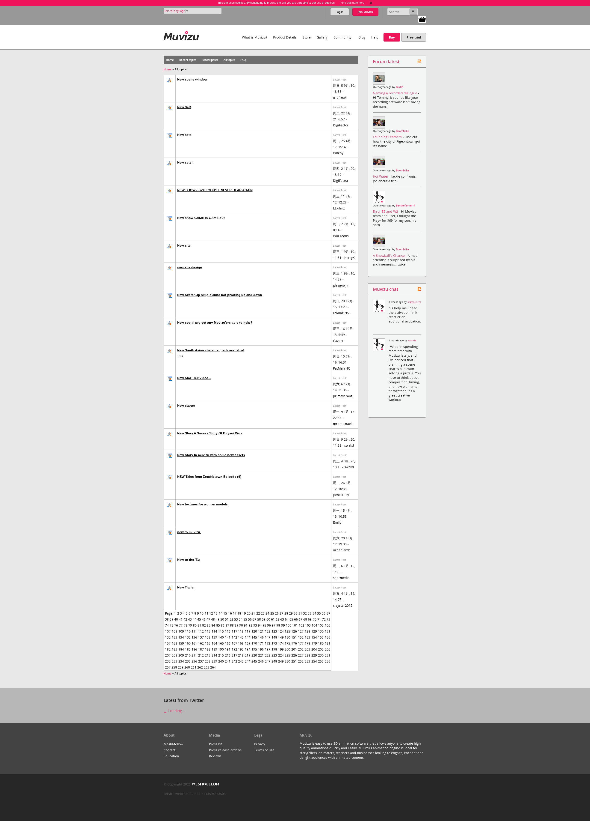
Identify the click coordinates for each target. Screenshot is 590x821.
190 (221, 649)
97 (273, 625)
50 (222, 619)
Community (342, 37)
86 (222, 625)
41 (181, 619)
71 (319, 619)
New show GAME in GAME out (201, 218)
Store (307, 37)
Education (171, 756)
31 (300, 613)
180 (321, 643)
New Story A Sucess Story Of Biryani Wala (209, 433)
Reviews (215, 756)
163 (207, 643)
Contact (169, 750)
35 (319, 613)
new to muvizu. (189, 532)
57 (254, 619)
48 (213, 619)
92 (250, 625)
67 (300, 619)
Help (374, 37)
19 (244, 613)
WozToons (341, 236)
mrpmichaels (343, 423)
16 (230, 613)
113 (207, 631)
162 (201, 643)
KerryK (349, 257)
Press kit (215, 744)
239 (214, 661)
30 (295, 613)
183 (174, 649)
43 (190, 619)
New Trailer (186, 587)
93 (255, 625)
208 (174, 655)
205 (321, 649)
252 (301, 661)
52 (231, 619)
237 (201, 661)
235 (188, 661)
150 (287, 637)
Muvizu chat (385, 289)
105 (321, 625)
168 (241, 643)
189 (214, 649)
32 (305, 613)
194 (247, 649)
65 (291, 619)
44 (194, 619)
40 (176, 619)
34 (314, 613)
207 (168, 655)
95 (264, 625)
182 (168, 649)
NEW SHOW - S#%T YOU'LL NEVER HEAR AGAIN (215, 190)
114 (214, 631)
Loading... (176, 710)
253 (307, 661)
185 (188, 649)
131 (327, 631)
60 (268, 619)
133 (174, 637)
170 (254, 643)
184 (181, 649)
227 (301, 655)
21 (253, 613)
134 (181, 637)
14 (220, 613)
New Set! (184, 107)
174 (281, 643)
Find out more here (352, 2)
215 (221, 655)
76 (176, 625)
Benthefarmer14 (405, 205)
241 (227, 661)
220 (254, 655)
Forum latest (386, 61)
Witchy (338, 153)
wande (412, 340)
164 (214, 643)
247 (267, 661)
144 (247, 637)
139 (214, 637)
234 (181, 661)
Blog (362, 37)
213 (207, 655)
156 (327, 637)
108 (174, 631)
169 (247, 643)
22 (258, 613)
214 (214, 655)
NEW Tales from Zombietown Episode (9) (209, 476)
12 (211, 613)
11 (206, 613)
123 (274, 631)
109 (181, 631)
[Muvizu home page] (181, 35)
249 (281, 661)
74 (167, 625)
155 (321, 637)
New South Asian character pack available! (210, 350)
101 (295, 625)
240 (221, 661)
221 (261, 655)
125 (287, 631)
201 (294, 649)
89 (236, 625)
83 (208, 625)
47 (208, 619)
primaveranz (343, 396)
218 (241, 655)
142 (234, 637)
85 (218, 625)
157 (168, 643)
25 (272, 613)
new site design (189, 267)
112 (201, 631)
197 (267, 649)
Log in (340, 12)
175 (287, 643)
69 (310, 619)
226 (294, 655)
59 (264, 619)
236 (194, 661)
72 (324, 619)
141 (227, 637)
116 (227, 631)
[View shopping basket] (422, 18)
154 (314, 637)
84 (213, 625)
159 (181, 643)
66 (296, 619)
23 (263, 613)
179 (314, 643)
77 (181, 625)
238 (207, 661)
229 (314, 655)
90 (241, 625)
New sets (184, 135)
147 (267, 637)
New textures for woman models (202, 504)
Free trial (414, 37)
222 (267, 655)
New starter (186, 405)
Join (365, 12)
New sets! (185, 162)
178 (307, 643)
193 (241, 649)
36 (323, 613)
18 (239, 613)
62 (277, 619)
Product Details (285, 37)
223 (274, 655)
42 (185, 619)
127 (301, 631)
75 (171, 625)
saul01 (400, 87)
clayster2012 (342, 605)
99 (283, 625)
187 (201, 649)
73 (328, 619)
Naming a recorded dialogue (395, 93)
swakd (349, 445)
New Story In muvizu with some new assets (211, 455)
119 (247, 631)
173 (274, 643)
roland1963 (342, 313)
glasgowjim (341, 285)
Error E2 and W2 (386, 211)
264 (213, 667)
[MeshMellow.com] (205, 784)
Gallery (322, 37)
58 (259, 619)
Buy (392, 37)
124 (281, 631)
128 (307, 631)
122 (267, 631)
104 (314, 625)
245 (254, 661)
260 (187, 667)
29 (291, 613)
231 (327, 655)
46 (204, 619)
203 (307, 649)
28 (286, 613)
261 (193, 667)
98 (278, 625)
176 (294, 643)
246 (261, 661)
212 (201, 655)
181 (327, 643)
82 (204, 625)
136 (194, 637)
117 (234, 631)
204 (314, 649)
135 (188, 637)
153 (307, 637)
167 (234, 643)
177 (301, 643)
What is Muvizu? (254, 37)
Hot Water (381, 176)
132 (168, 637)
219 (247, 655)
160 (188, 643)
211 (194, 655)
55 (245, 619)
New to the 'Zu (188, 559)
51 (227, 619)
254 (314, 661)
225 (287, 655)
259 (180, 667)
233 (174, 661)
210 (188, 655)
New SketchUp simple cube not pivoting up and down (219, 295)
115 (221, 631)
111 (194, 631)
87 (227, 625)
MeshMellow (173, 744)
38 (167, 619)
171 (261, 643)
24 (267, 613)
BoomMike (402, 131)
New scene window (192, 79)
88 (232, 625)
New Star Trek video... (194, 378)
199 (281, 649)
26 (277, 613)
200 (287, 649)
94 (260, 625)
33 (309, 613)
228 (307, 655)
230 (321, 655)
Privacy (259, 744)
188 (207, 649)
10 (202, 613)
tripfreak (339, 97)
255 (321, 661)
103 (308, 625)
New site (184, 245)
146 (261, 637)
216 (227, 655)
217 (234, 655)
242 (234, 661)
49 (217, 619)
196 (261, 649)
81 (199, 625)
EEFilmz (339, 208)
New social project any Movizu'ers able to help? (214, 322)
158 (174, 643)
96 (269, 625)
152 (301, 637)
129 (314, 631)
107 (168, 631)
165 (221, 643)
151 (294, 637)
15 (225, 613)
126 (294, 631)
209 (181, 655)
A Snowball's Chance (389, 255)
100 (288, 625)
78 (185, 625)
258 (174, 667)
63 (282, 619)
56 (250, 619)
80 (195, 625)
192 (234, 649)
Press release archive (225, 750)
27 (281, 613)
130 (321, 631)
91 (246, 625)
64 (287, 619)
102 (301, 625)
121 (261, 631)
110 (188, 631)
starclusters (414, 302)
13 (216, 613)
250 (287, 661)
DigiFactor (340, 125)
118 (241, 631)
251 (294, 661)
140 (221, 637)
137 (201, 637)
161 (194, 643)
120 (254, 631)
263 (206, 667)
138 (207, 637)
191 (227, 649)
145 (254, 637)
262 (200, 667)
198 (274, 649)
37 (328, 613)
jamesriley (341, 495)
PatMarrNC (341, 368)
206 (327, 649)
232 (168, 661)
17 (234, 613)
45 (199, 619)
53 (236, 619)
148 (274, 637)
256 (327, 661)
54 (240, 619)
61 (273, 619)
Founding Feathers (388, 137)
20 (249, 613)
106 (327, 625)
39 (171, 619)
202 (301, 649)
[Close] (371, 2)
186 (194, 649)
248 (274, 661)
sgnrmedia (341, 578)
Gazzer (338, 340)
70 (314, 619)
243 (241, 661)
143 (241, 637)
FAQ (243, 60)
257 (168, 667)
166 (227, 643)
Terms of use (264, 750)
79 (190, 625)
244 (247, 661)
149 (281, 637)
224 (281, 655)
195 (254, 649)
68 (305, 619)
